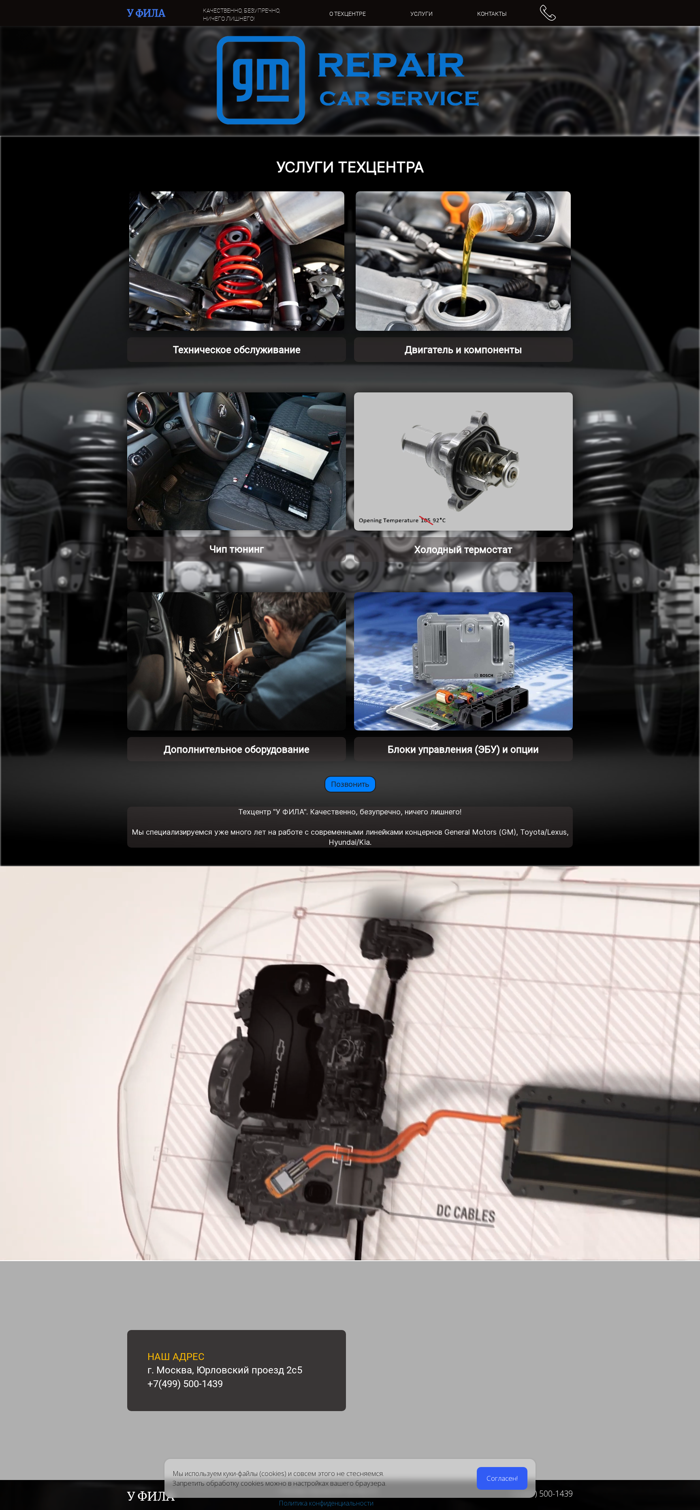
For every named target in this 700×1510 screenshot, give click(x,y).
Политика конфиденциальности (326, 1503)
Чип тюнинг (236, 549)
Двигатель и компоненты (463, 350)
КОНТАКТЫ (492, 14)
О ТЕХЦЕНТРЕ (347, 14)
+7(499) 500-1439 (541, 1493)
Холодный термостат (463, 549)
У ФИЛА (146, 13)
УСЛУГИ (421, 14)
